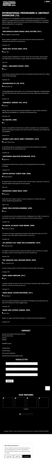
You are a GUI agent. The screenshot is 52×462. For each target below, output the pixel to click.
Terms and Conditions (8, 353)
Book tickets (5, 28)
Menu (48, 1)
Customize (9, 456)
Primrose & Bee (44, 431)
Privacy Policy (6, 351)
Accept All (26, 456)
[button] (8, 403)
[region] (17, 451)
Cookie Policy (6, 348)
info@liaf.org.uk (6, 343)
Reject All (18, 456)
